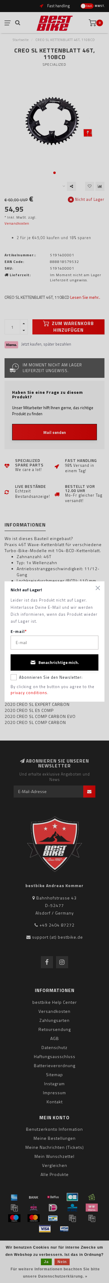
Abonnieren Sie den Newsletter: (51, 677)
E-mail (19, 631)
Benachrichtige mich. (58, 662)
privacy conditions (29, 693)
